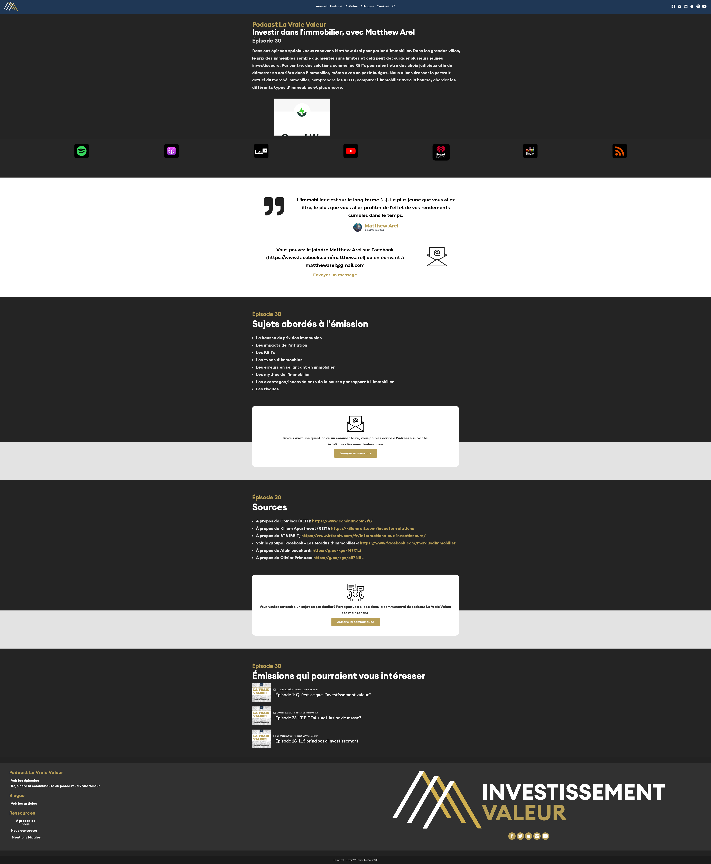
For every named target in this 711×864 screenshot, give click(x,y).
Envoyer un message (335, 275)
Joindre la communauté (355, 622)
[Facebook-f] (512, 836)
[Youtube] (704, 6)
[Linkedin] (686, 6)
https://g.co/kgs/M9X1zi (337, 550)
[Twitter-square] (679, 6)
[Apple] (692, 6)
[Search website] (393, 6)
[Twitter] (520, 836)
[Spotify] (698, 6)
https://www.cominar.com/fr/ (342, 521)
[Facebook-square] (673, 6)
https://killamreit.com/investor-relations (372, 528)
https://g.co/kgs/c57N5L (338, 557)
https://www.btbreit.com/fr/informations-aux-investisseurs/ (363, 535)
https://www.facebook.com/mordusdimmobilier (408, 543)
